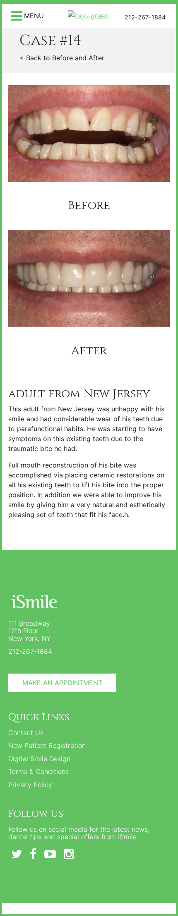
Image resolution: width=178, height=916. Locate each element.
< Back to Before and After (61, 58)
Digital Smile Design (39, 759)
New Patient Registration (47, 745)
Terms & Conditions (38, 771)
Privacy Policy (30, 785)
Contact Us (25, 733)
